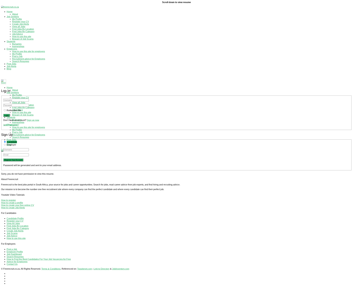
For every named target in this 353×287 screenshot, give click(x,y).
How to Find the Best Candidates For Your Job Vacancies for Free (39, 259)
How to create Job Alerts (13, 208)
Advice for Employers (17, 261)
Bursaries (17, 44)
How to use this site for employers (28, 51)
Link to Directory (101, 269)
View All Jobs (13, 223)
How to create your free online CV (17, 205)
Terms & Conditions (51, 269)
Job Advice (17, 34)
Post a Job (17, 56)
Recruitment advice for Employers (28, 59)
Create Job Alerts (20, 24)
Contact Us (12, 264)
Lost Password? (11, 125)
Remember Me (14, 110)
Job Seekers (13, 16)
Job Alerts (11, 66)
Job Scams (12, 233)
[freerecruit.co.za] (10, 7)
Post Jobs (11, 64)
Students (11, 41)
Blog (9, 69)
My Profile (17, 19)
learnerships (18, 46)
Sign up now (33, 120)
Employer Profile (15, 252)
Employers (12, 49)
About (15, 14)
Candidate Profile (15, 218)
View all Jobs (18, 26)
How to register (8, 200)
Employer (11, 145)
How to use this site (21, 36)
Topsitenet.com (84, 269)
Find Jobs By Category (23, 31)
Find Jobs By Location (23, 29)
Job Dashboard (14, 254)
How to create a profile (12, 203)
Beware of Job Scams (23, 39)
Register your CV (20, 21)
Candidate (12, 142)
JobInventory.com (120, 269)
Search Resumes (20, 61)
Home (10, 11)
